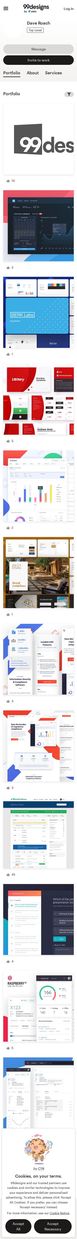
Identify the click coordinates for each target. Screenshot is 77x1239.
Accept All (18, 1226)
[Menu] (6, 8)
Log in (69, 8)
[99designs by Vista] (36, 8)
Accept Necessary (52, 1226)
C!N (41, 1168)
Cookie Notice (59, 1213)
